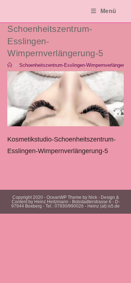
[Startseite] (9, 65)
